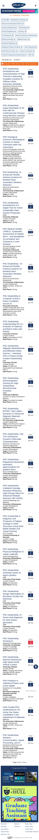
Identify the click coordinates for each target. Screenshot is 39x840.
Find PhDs (4, 826)
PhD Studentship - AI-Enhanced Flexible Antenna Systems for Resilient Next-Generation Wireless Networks (13, 270)
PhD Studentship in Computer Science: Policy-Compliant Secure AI (12, 300)
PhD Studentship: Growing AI (11, 639)
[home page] (19, 8)
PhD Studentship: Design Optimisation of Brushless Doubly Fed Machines (13, 595)
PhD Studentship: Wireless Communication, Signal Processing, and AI (13, 739)
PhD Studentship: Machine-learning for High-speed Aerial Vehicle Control (12, 661)
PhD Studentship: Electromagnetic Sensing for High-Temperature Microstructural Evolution (11, 384)
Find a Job (4, 824)
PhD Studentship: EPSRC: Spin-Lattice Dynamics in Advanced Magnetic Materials (13, 412)
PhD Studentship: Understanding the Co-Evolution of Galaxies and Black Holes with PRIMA (13, 326)
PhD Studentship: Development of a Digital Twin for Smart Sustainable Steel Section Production (12, 208)
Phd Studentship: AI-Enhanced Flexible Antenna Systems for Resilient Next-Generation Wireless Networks (12, 178)
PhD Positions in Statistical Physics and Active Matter (13, 683)
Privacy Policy (29, 826)
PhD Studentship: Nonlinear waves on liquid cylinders (12, 572)
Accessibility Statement (31, 831)
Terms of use (28, 824)
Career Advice (4, 829)
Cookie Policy (29, 829)
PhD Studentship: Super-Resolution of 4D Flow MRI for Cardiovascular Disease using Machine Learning (14, 110)
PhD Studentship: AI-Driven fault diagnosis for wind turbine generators (13, 619)
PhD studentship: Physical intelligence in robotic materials (13, 551)
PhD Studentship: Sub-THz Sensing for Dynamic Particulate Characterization (13, 438)
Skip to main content (7, 1)
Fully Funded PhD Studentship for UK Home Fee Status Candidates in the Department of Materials (14, 712)
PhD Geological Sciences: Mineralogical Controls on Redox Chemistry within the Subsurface (14, 142)
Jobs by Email (5, 831)
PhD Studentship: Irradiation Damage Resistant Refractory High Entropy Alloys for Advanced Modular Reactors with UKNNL (13, 491)
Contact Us (17, 826)
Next (24, 762)
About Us (16, 824)
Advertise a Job (5, 834)
